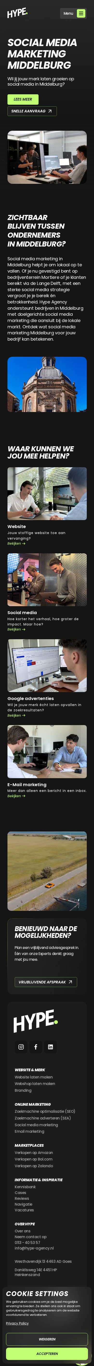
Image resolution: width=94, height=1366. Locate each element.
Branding (23, 1090)
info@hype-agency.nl (34, 1248)
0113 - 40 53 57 (27, 1242)
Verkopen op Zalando (34, 1166)
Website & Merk (30, 1070)
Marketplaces (29, 1145)
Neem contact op (30, 1237)
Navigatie (23, 1204)
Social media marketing (36, 1125)
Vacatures (24, 1210)
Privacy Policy (17, 1323)
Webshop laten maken (35, 1083)
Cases (20, 1192)
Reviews (22, 1198)
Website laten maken (34, 1077)
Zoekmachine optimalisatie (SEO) (45, 1111)
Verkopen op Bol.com (33, 1159)
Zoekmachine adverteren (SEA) (43, 1118)
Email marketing (29, 1131)
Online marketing (33, 1104)
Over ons (22, 1231)
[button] (73, 13)
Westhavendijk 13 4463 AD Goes (43, 1261)
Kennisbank (25, 1187)
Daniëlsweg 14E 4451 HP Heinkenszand (36, 1272)
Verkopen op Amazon (34, 1152)
